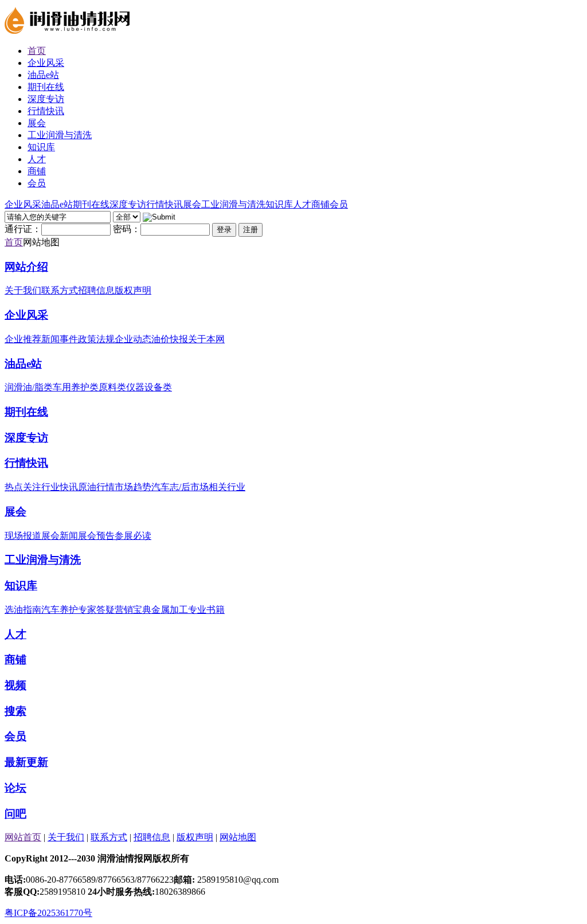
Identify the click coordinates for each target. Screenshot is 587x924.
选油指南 (23, 609)
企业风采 (26, 315)
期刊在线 (26, 412)
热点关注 (23, 487)
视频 (15, 685)
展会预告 (96, 536)
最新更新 (26, 762)
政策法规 (96, 339)
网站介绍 (26, 267)
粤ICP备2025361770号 (48, 913)
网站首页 (23, 837)
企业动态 (133, 339)
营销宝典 (133, 609)
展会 (15, 512)
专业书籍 (206, 609)
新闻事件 (59, 339)
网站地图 (238, 837)
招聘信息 (96, 290)
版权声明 (133, 290)
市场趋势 (133, 487)
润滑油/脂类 (29, 387)
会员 (15, 736)
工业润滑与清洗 (43, 560)
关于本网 (206, 339)
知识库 (21, 586)
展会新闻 (59, 536)
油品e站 (23, 364)
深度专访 (26, 438)
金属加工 (169, 609)
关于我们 (23, 290)
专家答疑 (96, 609)
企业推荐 (23, 339)
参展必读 (133, 536)
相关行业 (227, 487)
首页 (14, 242)
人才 (15, 634)
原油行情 (96, 487)
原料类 (112, 387)
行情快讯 (26, 463)
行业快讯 (59, 487)
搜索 (15, 711)
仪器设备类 (149, 387)
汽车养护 (59, 609)
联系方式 (59, 290)
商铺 (15, 659)
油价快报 (169, 339)
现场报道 (23, 536)
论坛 (15, 788)
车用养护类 (76, 387)
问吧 (15, 814)
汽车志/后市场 (180, 487)
